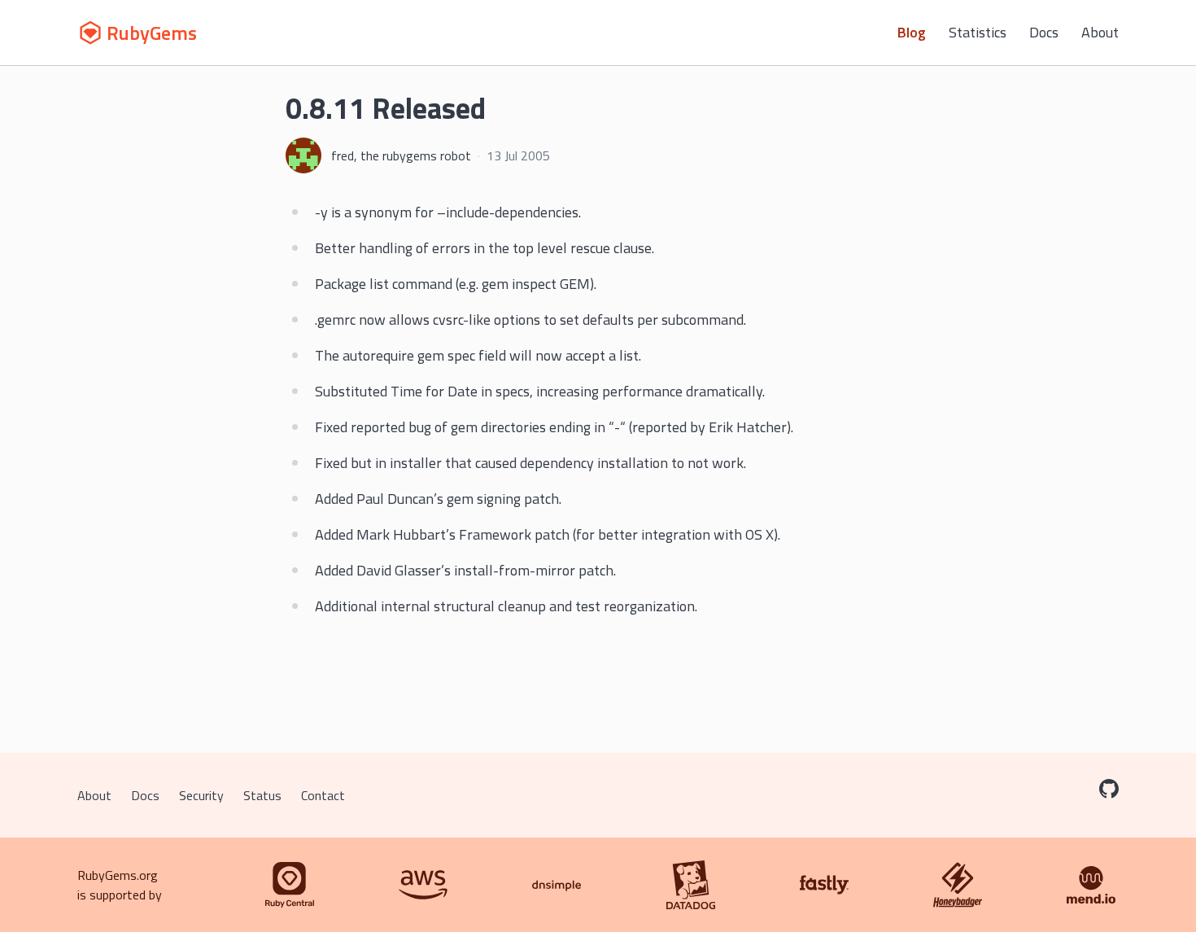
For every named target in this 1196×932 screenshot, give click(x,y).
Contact (323, 795)
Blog (911, 32)
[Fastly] (824, 884)
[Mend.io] (1091, 884)
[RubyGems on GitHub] (1109, 789)
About (1100, 32)
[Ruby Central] (289, 884)
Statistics (977, 32)
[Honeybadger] (957, 884)
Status (262, 795)
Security (201, 795)
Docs (1044, 32)
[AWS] (423, 884)
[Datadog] (690, 884)
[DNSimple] (556, 884)
